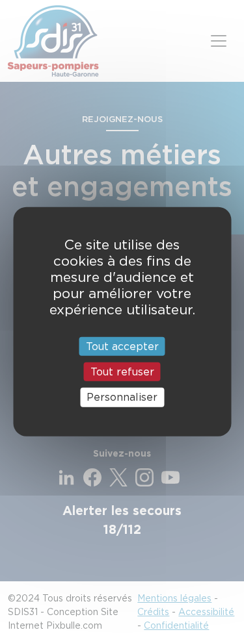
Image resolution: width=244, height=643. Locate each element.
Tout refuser (122, 372)
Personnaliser (122, 397)
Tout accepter (122, 346)
